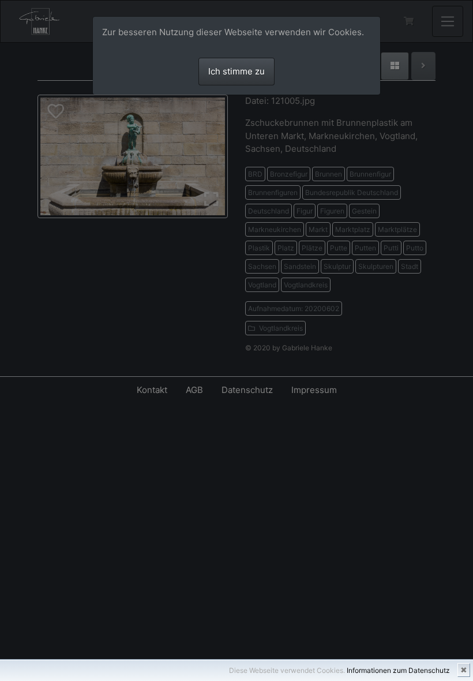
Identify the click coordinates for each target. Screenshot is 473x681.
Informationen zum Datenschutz (398, 670)
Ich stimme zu (236, 71)
